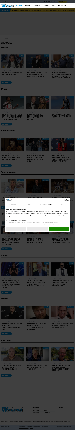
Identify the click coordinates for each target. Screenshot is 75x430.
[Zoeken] (72, 6)
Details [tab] (29, 204)
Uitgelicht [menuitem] (37, 6)
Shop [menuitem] (53, 6)
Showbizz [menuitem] (19, 6)
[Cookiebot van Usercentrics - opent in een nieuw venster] (63, 200)
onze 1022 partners (14, 211)
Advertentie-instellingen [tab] (46, 204)
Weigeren (16, 229)
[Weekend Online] (7, 6)
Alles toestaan (59, 229)
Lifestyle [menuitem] (46, 6)
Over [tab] (62, 204)
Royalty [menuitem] (27, 6)
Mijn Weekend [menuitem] (62, 6)
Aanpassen (37, 229)
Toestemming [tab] (12, 204)
